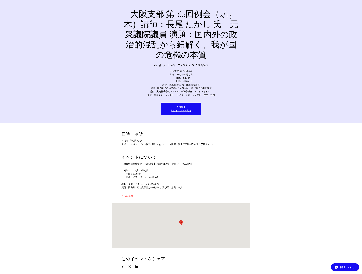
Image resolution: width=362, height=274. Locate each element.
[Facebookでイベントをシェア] (122, 266)
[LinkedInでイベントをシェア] (136, 266)
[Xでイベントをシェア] (129, 266)
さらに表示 (127, 195)
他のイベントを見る (181, 110)
